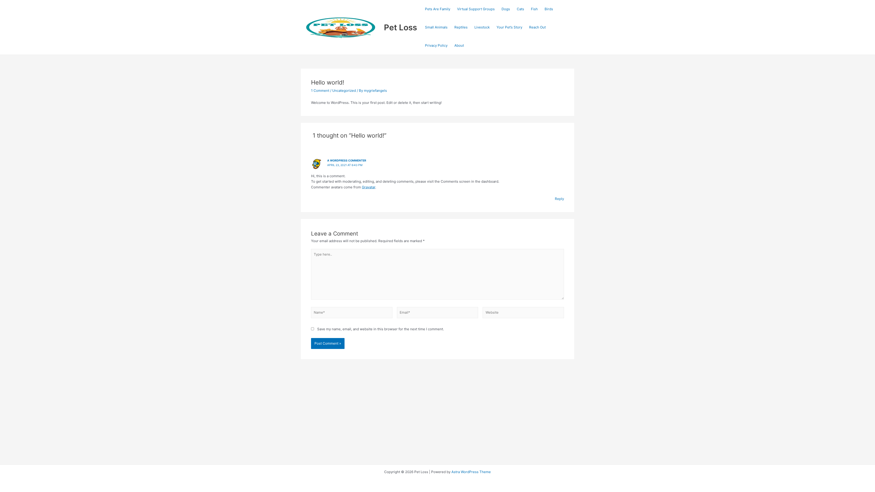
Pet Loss (400, 27)
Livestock (482, 27)
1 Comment (320, 90)
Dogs (506, 9)
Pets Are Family (437, 9)
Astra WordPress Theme (471, 472)
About (459, 45)
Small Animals (436, 27)
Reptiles (461, 27)
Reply (559, 199)
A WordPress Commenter (346, 160)
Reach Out (537, 27)
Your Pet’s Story (509, 27)
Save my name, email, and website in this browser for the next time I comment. (380, 329)
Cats (520, 9)
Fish (534, 9)
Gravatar (368, 187)
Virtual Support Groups (476, 9)
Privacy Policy (436, 45)
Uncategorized (344, 90)
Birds (549, 9)
